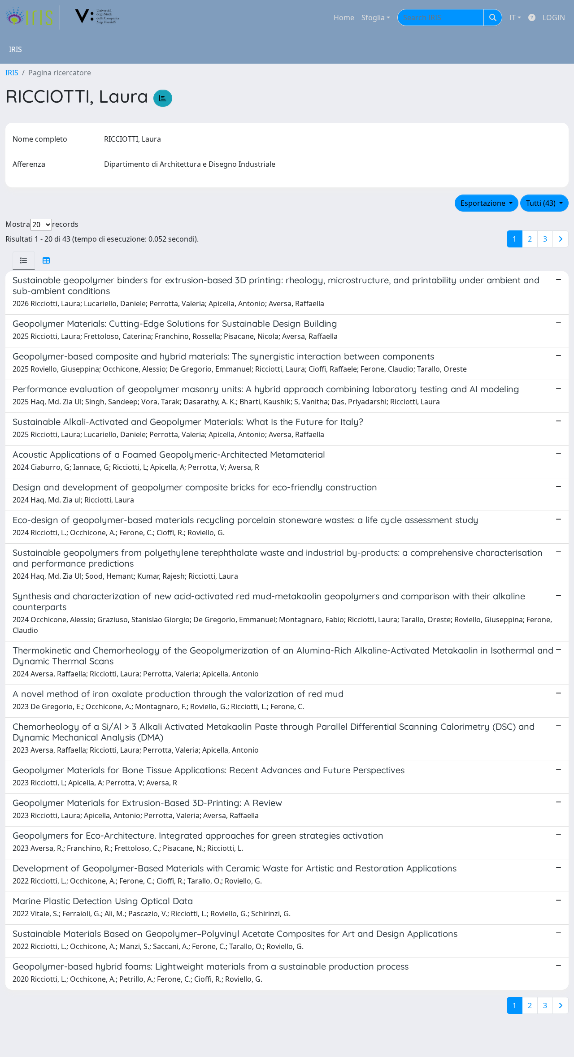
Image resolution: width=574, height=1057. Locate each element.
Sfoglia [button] (373, 17)
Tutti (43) (541, 203)
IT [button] (512, 17)
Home (344, 17)
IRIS (11, 73)
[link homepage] (32, 17)
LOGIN (554, 17)
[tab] (24, 260)
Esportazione (484, 203)
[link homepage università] (97, 17)
